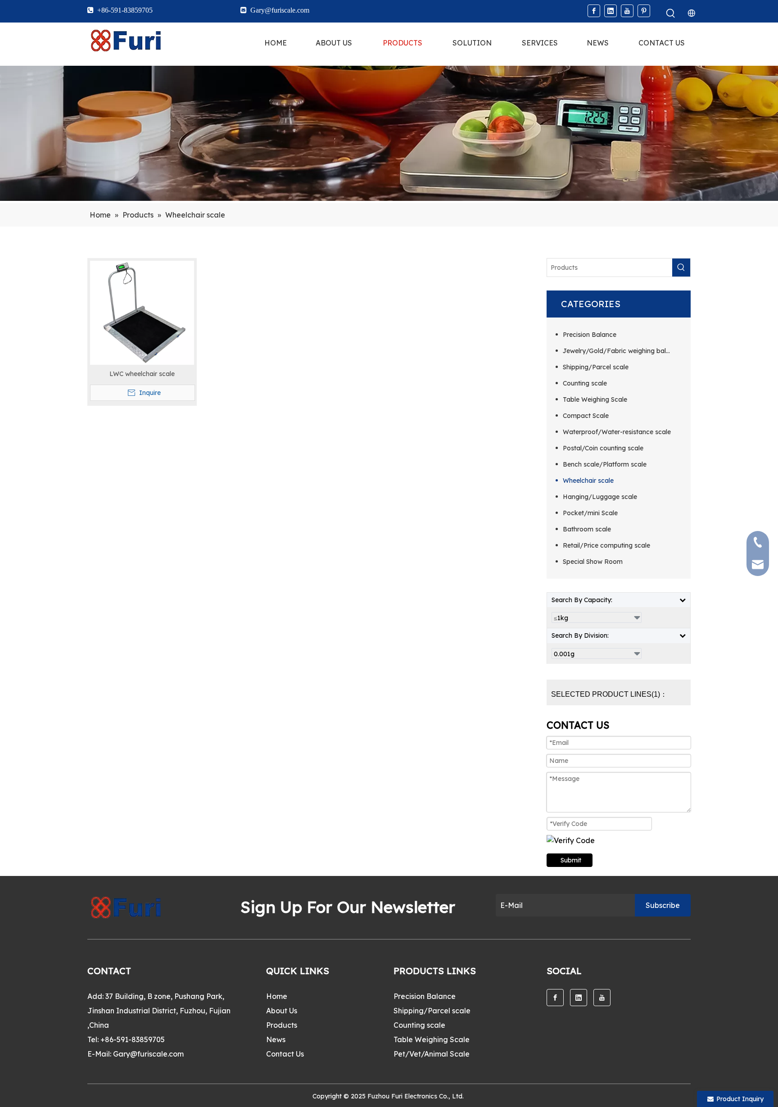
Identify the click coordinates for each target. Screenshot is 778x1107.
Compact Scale (586, 416)
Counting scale (585, 383)
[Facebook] (594, 11)
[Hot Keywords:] (671, 14)
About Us (281, 1010)
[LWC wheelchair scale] (142, 312)
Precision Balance (589, 335)
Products (281, 1025)
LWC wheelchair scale (142, 374)
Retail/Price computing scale (606, 545)
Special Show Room (593, 562)
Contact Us (285, 1053)
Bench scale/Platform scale (605, 464)
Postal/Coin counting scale (603, 448)
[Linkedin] (610, 11)
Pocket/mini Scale (590, 513)
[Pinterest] (644, 11)
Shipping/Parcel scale (596, 367)
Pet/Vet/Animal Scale (432, 1053)
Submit (571, 860)
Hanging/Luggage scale (600, 497)
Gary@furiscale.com (148, 1053)
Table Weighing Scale (595, 399)
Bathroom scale (587, 529)
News (275, 1039)
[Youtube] (627, 11)
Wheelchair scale (588, 480)
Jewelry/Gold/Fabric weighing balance (622, 351)
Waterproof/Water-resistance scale (617, 432)
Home (276, 996)
